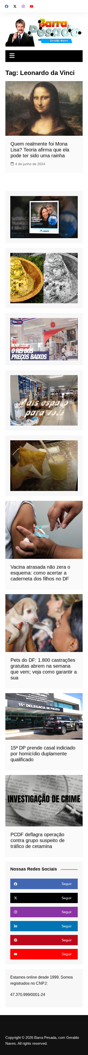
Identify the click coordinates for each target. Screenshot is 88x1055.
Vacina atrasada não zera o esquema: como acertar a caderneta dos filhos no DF (40, 572)
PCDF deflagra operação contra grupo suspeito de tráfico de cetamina (38, 840)
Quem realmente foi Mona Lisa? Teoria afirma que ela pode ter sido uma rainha (40, 149)
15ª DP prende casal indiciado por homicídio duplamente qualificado (43, 753)
